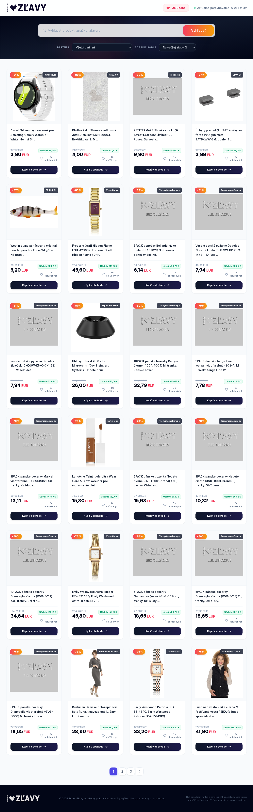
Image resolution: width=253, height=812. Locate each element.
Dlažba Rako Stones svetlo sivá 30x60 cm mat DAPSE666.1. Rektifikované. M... (94, 135)
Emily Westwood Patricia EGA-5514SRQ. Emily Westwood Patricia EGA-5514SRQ (155, 711)
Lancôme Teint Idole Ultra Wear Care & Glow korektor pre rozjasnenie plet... (94, 481)
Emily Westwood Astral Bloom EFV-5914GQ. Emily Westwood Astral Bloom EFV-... (93, 596)
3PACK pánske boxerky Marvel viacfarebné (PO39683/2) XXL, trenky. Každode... (31, 481)
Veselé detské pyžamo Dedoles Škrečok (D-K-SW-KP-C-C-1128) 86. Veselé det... (32, 365)
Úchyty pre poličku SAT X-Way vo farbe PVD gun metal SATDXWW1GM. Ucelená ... (218, 135)
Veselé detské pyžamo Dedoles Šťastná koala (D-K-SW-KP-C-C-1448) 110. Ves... (218, 250)
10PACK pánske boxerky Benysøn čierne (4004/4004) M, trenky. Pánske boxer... (157, 365)
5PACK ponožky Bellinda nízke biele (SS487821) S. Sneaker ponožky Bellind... (155, 250)
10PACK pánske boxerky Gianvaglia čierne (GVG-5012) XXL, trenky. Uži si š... (31, 596)
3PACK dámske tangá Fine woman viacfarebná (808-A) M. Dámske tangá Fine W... (217, 365)
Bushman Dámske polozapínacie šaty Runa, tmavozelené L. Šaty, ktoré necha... (95, 711)
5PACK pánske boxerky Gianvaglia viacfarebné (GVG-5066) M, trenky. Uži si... (31, 711)
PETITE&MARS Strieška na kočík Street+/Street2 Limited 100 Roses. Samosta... (156, 135)
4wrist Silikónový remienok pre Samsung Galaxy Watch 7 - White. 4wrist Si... (32, 135)
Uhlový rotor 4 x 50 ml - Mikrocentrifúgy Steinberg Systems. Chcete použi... (90, 365)
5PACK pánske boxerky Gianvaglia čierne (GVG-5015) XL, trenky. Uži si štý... (218, 596)
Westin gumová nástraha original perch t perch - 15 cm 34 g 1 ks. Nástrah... (33, 250)
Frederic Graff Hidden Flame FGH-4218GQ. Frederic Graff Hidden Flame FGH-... (92, 250)
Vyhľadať (198, 30)
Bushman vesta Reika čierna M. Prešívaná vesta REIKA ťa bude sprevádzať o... (217, 711)
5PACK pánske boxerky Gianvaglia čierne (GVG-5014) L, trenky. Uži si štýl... (156, 596)
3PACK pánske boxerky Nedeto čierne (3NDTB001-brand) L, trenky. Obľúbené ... (217, 481)
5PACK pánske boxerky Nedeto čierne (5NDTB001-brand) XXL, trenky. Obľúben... (155, 481)
